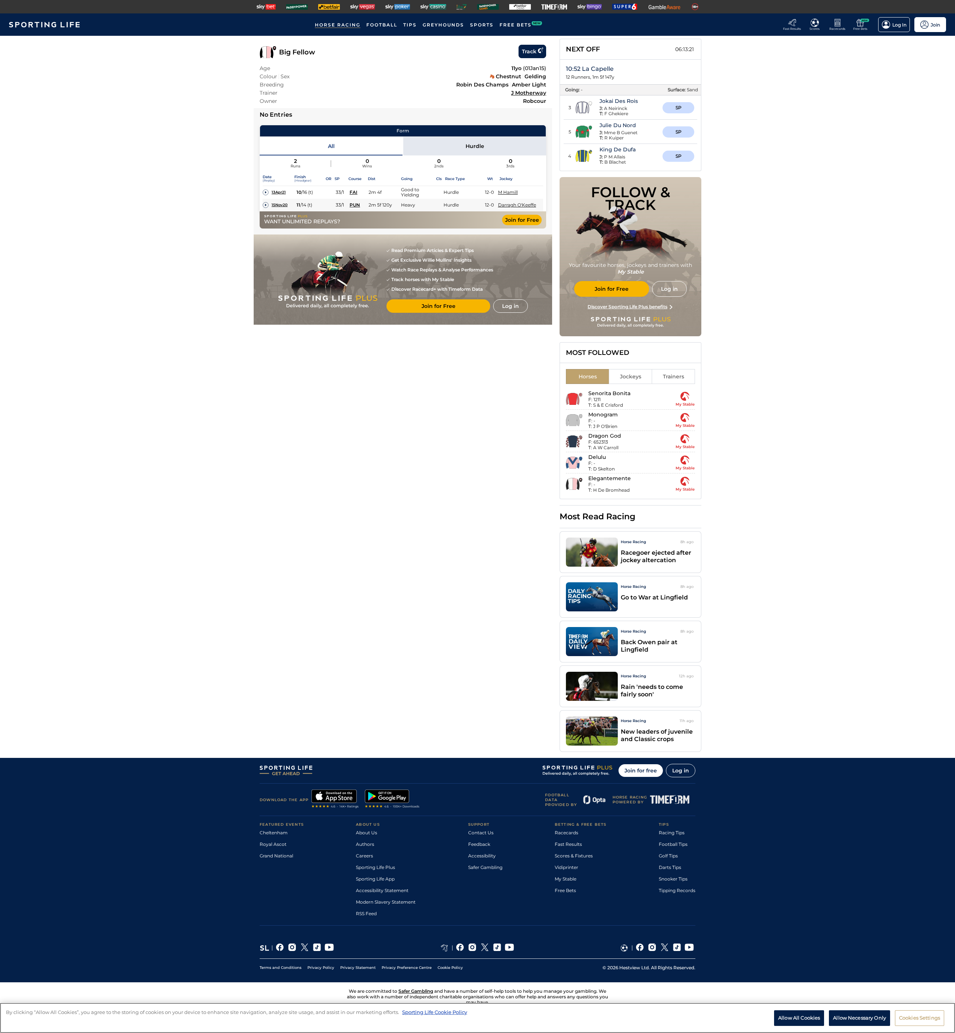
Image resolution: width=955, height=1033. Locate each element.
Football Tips (673, 844)
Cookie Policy (450, 967)
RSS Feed (366, 913)
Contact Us (481, 832)
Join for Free (522, 220)
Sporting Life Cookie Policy (434, 1012)
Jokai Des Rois (618, 101)
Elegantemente (609, 478)
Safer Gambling (485, 867)
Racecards (566, 832)
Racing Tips (672, 832)
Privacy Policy (320, 967)
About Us (366, 832)
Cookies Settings (919, 1017)
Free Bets (565, 890)
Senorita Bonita (609, 393)
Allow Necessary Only (859, 1017)
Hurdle (475, 146)
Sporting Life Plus (375, 867)
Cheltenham (274, 832)
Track (529, 51)
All (331, 146)
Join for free (640, 770)
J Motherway (528, 92)
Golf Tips (668, 856)
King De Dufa (617, 149)
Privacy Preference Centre (407, 967)
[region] (477, 1018)
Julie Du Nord (617, 125)
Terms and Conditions (280, 967)
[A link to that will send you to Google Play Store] (392, 800)
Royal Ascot (273, 844)
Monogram (603, 414)
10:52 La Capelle (590, 68)
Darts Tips (670, 867)
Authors (365, 844)
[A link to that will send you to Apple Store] (335, 800)
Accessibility (482, 856)
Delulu (597, 457)
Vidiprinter (566, 867)
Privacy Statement (358, 967)
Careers (364, 856)
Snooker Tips (673, 879)
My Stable (565, 879)
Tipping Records (677, 890)
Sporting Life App (375, 879)
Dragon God (604, 435)
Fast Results (568, 844)
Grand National (276, 856)
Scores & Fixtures (574, 856)
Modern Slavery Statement (386, 902)
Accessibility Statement (382, 890)
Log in (680, 770)
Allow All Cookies (799, 1017)
